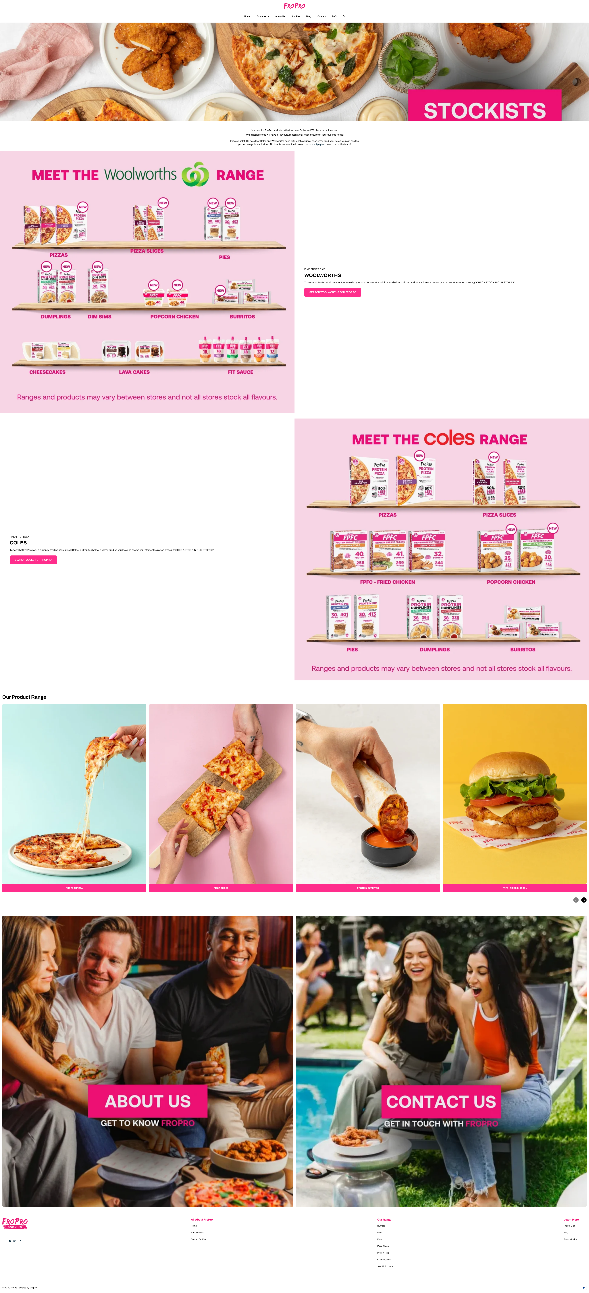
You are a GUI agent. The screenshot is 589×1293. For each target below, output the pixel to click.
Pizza (380, 1239)
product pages (316, 144)
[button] (576, 897)
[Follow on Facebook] (10, 1241)
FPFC (380, 1232)
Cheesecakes (384, 1259)
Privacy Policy (570, 1239)
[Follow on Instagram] (14, 1241)
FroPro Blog (569, 1226)
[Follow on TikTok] (19, 1241)
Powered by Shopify (27, 1288)
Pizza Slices (383, 1246)
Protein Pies (383, 1253)
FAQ (566, 1232)
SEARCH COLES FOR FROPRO (33, 560)
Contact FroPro (198, 1239)
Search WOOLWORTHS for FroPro (332, 292)
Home (194, 1226)
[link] (74, 798)
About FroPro (197, 1232)
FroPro (13, 1288)
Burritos (381, 1226)
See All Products (385, 1266)
